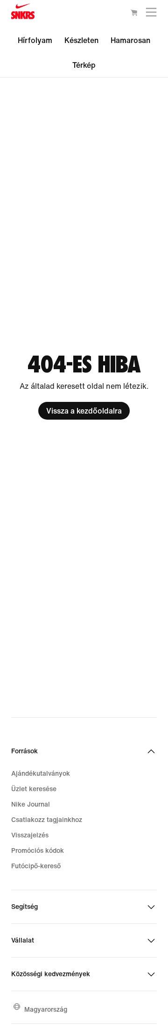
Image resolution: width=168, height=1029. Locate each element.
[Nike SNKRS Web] (23, 13)
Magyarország (45, 1009)
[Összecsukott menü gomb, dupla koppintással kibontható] (151, 14)
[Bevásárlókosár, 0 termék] (134, 14)
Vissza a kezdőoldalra (84, 410)
